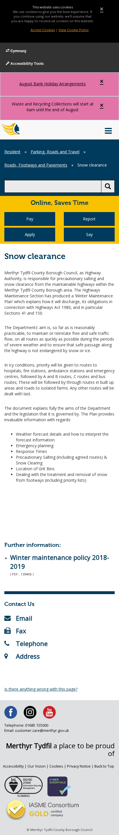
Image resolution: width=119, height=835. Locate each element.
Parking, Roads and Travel (55, 151)
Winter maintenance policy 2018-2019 (59, 561)
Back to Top (104, 766)
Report (89, 219)
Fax (21, 630)
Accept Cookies (43, 30)
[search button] (108, 186)
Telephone (32, 643)
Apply (30, 234)
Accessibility (13, 766)
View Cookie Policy (74, 30)
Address (28, 656)
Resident (12, 151)
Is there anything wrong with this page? (40, 689)
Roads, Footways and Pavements (35, 165)
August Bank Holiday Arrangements (52, 83)
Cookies (56, 766)
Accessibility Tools (27, 64)
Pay (29, 219)
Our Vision (36, 766)
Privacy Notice (79, 766)
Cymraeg (18, 51)
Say (89, 234)
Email (24, 618)
